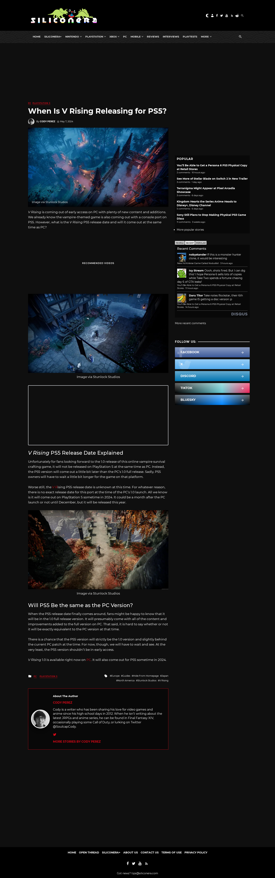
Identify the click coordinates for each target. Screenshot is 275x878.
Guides (126, 675)
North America (126, 680)
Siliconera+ (53, 36)
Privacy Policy (195, 852)
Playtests (190, 36)
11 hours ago (191, 288)
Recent (190, 243)
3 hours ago (226, 263)
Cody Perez (47, 121)
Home (37, 36)
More (205, 36)
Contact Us (150, 852)
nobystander (198, 254)
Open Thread (89, 852)
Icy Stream (196, 270)
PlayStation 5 (41, 103)
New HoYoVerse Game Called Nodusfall (198, 263)
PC (125, 36)
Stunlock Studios (147, 680)
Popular (201, 243)
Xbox (113, 36)
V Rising (163, 680)
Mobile (136, 36)
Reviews (153, 36)
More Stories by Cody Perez (77, 741)
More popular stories (190, 229)
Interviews (171, 36)
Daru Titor (196, 295)
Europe (115, 675)
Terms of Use (171, 852)
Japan (165, 675)
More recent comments (190, 323)
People (180, 243)
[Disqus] (98, 796)
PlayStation (94, 36)
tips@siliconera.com (145, 873)
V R (54, 487)
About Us (130, 852)
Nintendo (72, 36)
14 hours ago (192, 307)
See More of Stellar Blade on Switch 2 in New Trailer (212, 178)
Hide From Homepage (146, 675)
